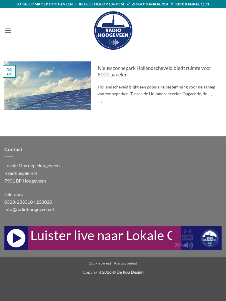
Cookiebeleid (100, 263)
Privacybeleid (125, 263)
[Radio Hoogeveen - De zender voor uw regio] (113, 30)
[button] (7, 30)
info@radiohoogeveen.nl (29, 209)
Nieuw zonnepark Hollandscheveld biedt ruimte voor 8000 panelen (154, 71)
